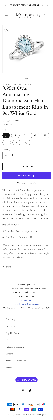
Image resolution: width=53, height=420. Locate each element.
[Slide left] (20, 79)
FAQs (8, 340)
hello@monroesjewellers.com (26, 304)
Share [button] (8, 266)
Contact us (11, 326)
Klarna (9, 367)
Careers (9, 353)
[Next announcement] (48, 5)
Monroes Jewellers (22, 415)
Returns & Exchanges (16, 346)
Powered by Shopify (38, 415)
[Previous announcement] (5, 5)
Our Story (11, 319)
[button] (6, 15)
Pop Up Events (13, 333)
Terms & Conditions (16, 360)
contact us (21, 253)
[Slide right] (33, 79)
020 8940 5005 (26, 300)
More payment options (26, 183)
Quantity (6, 149)
